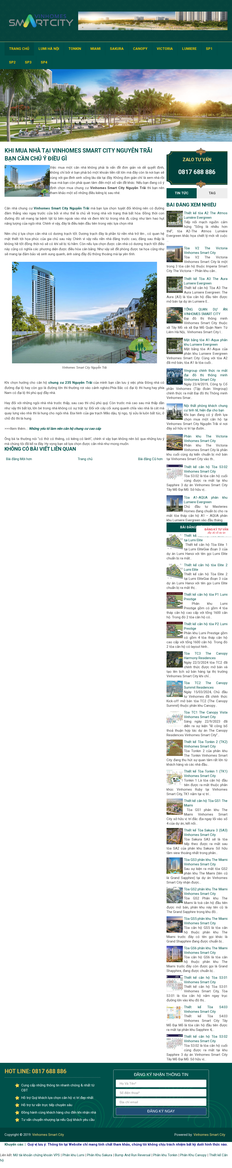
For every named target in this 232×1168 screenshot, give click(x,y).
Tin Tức (181, 193)
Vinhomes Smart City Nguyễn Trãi (61, 208)
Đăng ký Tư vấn (216, 531)
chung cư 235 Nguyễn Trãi (70, 383)
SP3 (28, 62)
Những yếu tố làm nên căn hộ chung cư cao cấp (65, 429)
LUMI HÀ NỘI (49, 49)
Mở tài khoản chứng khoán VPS (36, 1155)
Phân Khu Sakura (99, 1155)
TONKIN (74, 49)
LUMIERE (189, 49)
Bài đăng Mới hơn (19, 459)
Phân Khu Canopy (193, 1155)
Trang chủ (85, 459)
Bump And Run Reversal (132, 1155)
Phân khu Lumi (73, 1155)
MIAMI (95, 49)
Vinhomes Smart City (47, 1135)
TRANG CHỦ (19, 49)
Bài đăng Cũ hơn (150, 459)
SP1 (209, 49)
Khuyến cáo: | (15, 1144)
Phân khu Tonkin (165, 1155)
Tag (212, 193)
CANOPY (140, 49)
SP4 (44, 62)
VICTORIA (165, 49)
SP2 (12, 62)
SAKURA (117, 49)
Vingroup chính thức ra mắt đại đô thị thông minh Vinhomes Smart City (205, 375)
